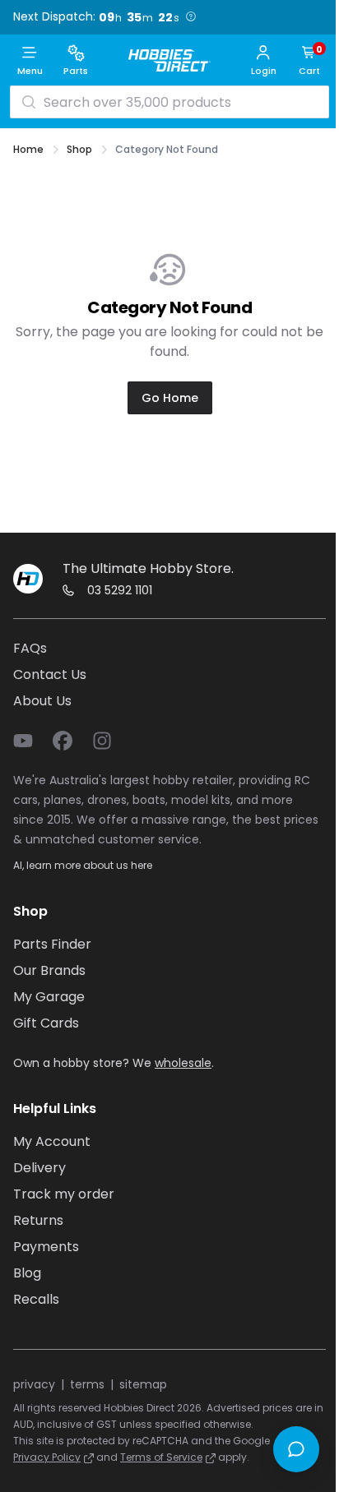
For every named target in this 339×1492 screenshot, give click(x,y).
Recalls (36, 1299)
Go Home (170, 398)
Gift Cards (46, 1023)
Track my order (63, 1194)
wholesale (183, 1063)
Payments (46, 1246)
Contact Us (49, 674)
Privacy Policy (47, 1457)
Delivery (39, 1167)
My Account (52, 1141)
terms (87, 1384)
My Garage (49, 996)
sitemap (143, 1384)
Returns (38, 1220)
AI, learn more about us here (82, 865)
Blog (27, 1272)
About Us (42, 700)
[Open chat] (296, 1449)
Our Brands (49, 970)
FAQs (30, 648)
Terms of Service (161, 1457)
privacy (34, 1384)
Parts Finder (52, 944)
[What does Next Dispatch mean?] (190, 16)
